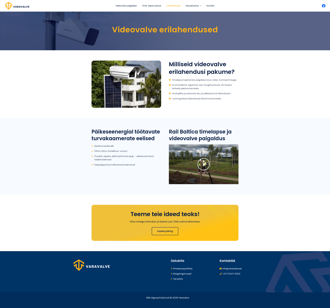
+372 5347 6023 (231, 273)
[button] (203, 164)
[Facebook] (323, 6)
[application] (200, 6)
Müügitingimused (182, 273)
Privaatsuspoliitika (182, 268)
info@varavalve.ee (232, 268)
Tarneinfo (178, 278)
